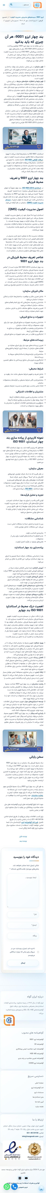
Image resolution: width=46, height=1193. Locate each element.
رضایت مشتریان (37, 795)
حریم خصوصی (23, 1187)
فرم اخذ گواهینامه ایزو (29, 822)
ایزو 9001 (40, 17)
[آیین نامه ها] (39, 1102)
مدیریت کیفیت (15, 17)
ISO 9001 (29, 488)
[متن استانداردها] (38, 1097)
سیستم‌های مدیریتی (28, 17)
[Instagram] (20, 1178)
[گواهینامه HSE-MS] (36, 1054)
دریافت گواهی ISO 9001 (34, 159)
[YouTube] (26, 1178)
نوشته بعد (23, 841)
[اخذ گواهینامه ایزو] (37, 1088)
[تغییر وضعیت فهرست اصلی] (4, 5)
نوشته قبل (23, 837)
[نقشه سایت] (39, 1107)
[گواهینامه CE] (38, 1044)
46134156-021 (32, 1133)
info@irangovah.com (30, 1136)
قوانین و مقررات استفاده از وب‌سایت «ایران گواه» (23, 1183)
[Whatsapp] (7, 1186)
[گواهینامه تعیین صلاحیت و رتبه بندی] (30, 1058)
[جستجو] (11, 5)
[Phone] (14, 1186)
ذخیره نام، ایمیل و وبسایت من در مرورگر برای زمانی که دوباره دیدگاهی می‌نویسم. (22, 952)
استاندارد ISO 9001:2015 (31, 188)
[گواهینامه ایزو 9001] (36, 1039)
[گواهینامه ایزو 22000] (36, 1063)
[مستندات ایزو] (38, 1092)
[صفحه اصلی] (39, 1083)
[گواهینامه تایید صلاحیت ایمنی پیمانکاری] (29, 1049)
